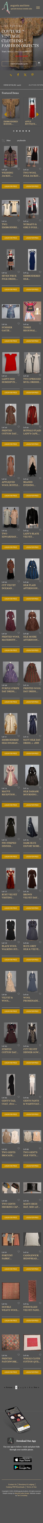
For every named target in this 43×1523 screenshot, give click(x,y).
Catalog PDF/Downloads (15, 1487)
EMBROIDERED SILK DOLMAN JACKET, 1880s (10, 743)
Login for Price (11, 186)
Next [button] (37, 114)
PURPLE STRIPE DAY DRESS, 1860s (10, 691)
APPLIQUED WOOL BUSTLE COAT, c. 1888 (10, 485)
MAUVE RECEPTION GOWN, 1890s (9, 794)
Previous (9, 1387)
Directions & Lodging (26, 1484)
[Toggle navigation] (38, 7)
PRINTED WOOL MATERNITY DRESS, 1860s (10, 639)
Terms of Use (32, 1487)
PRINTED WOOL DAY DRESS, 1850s (32, 691)
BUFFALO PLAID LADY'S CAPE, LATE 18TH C (32, 433)
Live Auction (12, 26)
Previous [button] (5, 114)
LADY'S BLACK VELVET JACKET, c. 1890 (31, 536)
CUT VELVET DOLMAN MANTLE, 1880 (10, 588)
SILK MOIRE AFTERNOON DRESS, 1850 (30, 639)
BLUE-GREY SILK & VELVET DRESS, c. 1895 (31, 949)
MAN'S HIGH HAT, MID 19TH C (31, 1207)
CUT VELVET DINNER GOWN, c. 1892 (32, 1052)
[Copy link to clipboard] (11, 74)
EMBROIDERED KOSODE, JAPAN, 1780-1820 (11, 122)
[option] (11, 112)
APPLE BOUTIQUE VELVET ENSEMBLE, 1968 (30, 122)
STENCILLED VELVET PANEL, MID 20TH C (32, 1310)
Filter (9, 140)
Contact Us (12, 1484)
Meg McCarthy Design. (22, 1493)
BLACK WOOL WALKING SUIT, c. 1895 (10, 949)
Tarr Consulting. (22, 1495)
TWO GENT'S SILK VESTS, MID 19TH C (30, 1155)
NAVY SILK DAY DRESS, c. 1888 (31, 741)
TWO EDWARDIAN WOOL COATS (9, 536)
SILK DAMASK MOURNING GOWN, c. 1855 (31, 794)
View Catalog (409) (19, 64)
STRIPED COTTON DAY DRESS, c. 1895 (9, 1052)
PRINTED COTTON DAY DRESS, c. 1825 (9, 433)
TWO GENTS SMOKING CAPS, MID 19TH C (11, 1207)
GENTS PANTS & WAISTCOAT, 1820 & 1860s (31, 1103)
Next (35, 1387)
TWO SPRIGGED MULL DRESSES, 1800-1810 (32, 382)
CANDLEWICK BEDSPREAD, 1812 (31, 1258)
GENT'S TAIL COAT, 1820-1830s (9, 1103)
